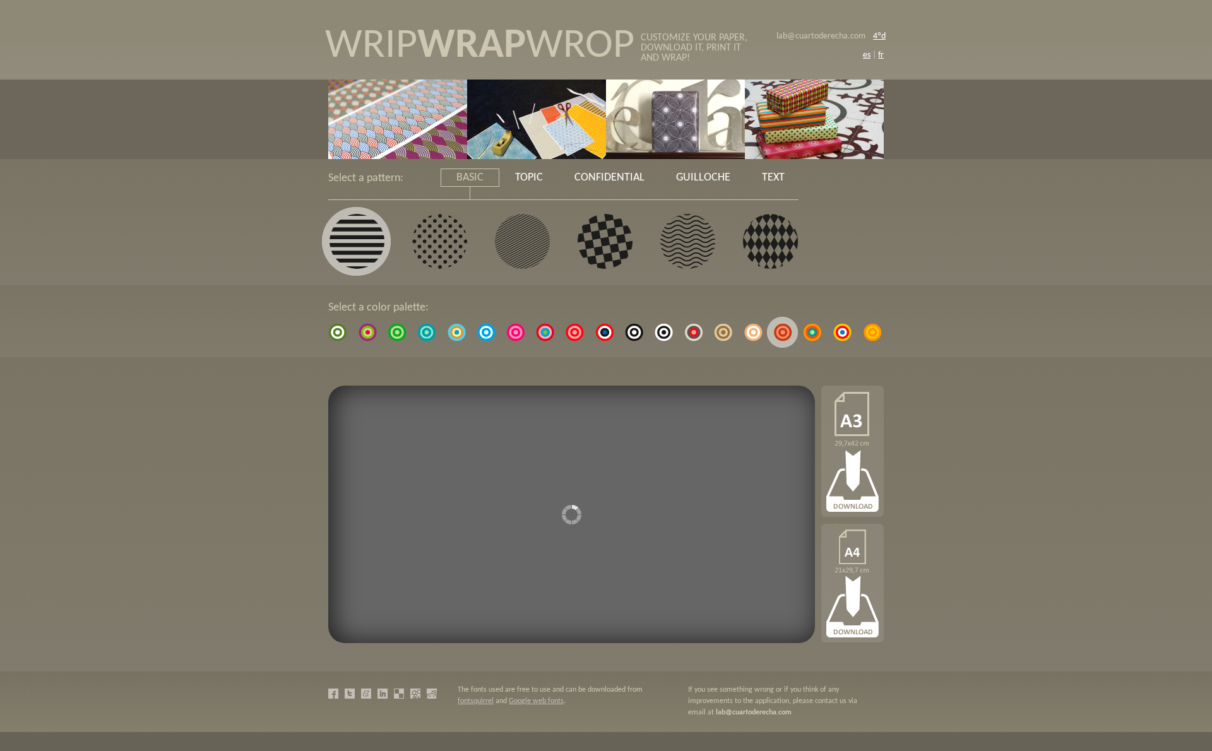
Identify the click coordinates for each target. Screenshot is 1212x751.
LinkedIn (382, 694)
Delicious (399, 694)
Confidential (609, 178)
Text (773, 178)
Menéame (366, 694)
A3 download (852, 583)
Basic (470, 178)
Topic (529, 178)
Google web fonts (536, 701)
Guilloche (703, 178)
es (866, 55)
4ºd (879, 36)
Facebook (333, 694)
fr (881, 55)
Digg (415, 694)
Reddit (432, 694)
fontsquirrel (476, 701)
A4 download (852, 451)
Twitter (350, 694)
